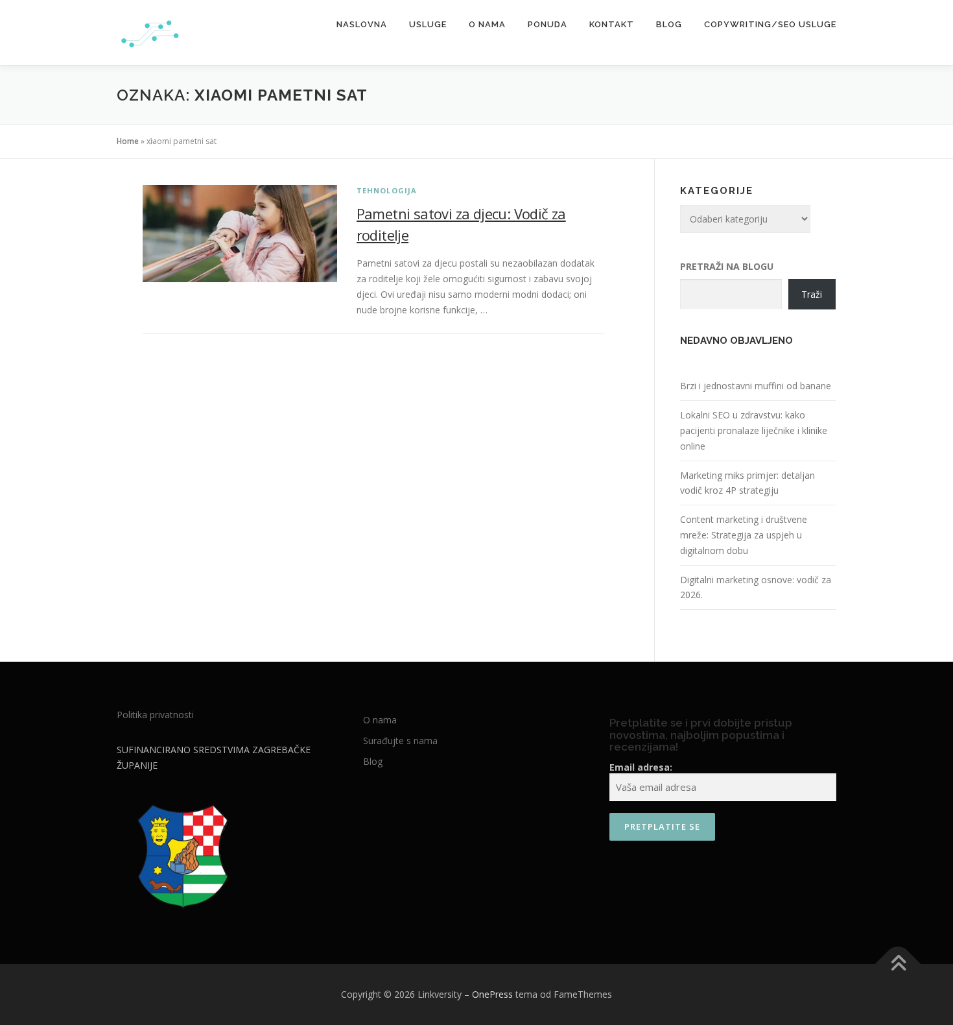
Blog (669, 24)
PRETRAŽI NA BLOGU (726, 266)
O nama (487, 24)
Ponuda (547, 24)
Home (128, 141)
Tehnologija (387, 190)
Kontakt (611, 24)
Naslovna (361, 24)
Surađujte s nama (400, 740)
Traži (811, 294)
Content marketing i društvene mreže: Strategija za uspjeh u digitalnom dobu (743, 535)
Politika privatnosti (155, 714)
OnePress (492, 994)
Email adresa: (640, 767)
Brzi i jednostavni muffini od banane (755, 386)
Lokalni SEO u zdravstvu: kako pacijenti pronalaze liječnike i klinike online (753, 430)
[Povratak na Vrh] (898, 964)
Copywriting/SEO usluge (770, 24)
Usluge (428, 24)
